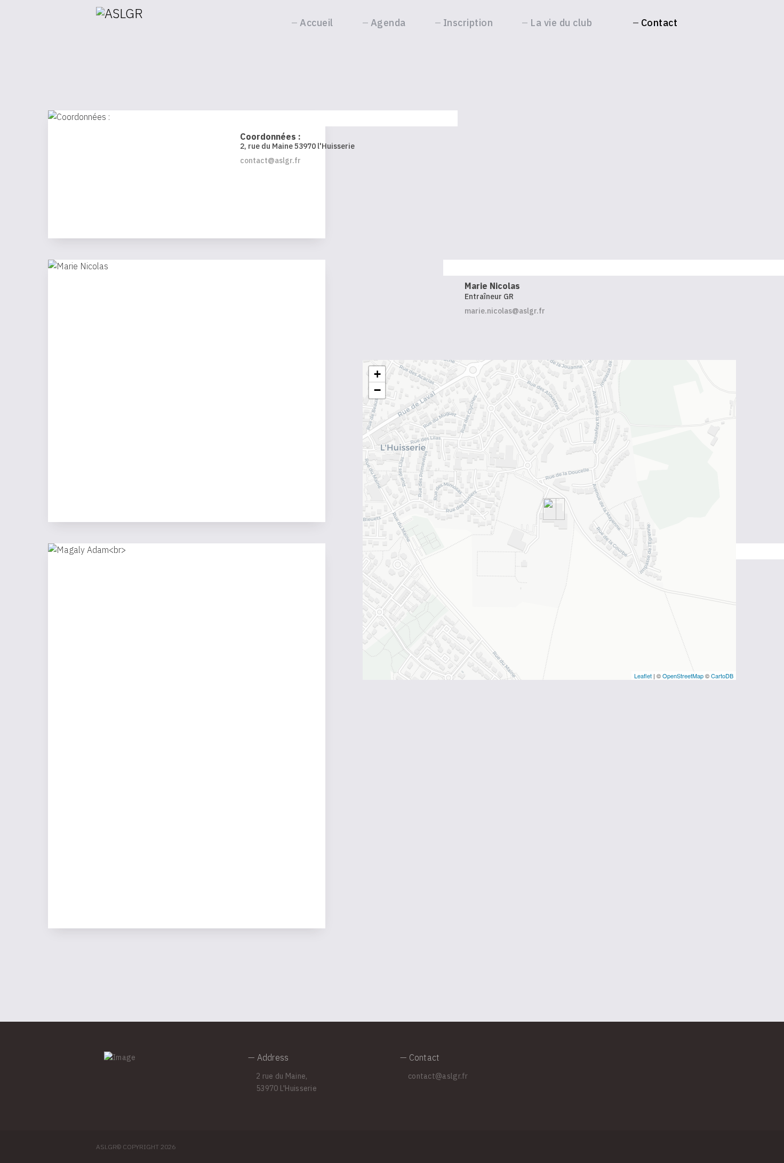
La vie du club (561, 23)
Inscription (468, 23)
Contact (659, 23)
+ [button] (377, 374)
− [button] (377, 390)
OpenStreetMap (682, 675)
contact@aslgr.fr (270, 160)
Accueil (316, 23)
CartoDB (722, 675)
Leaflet (643, 675)
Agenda (388, 23)
